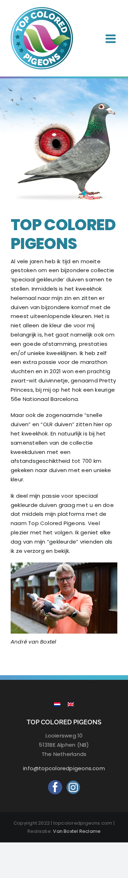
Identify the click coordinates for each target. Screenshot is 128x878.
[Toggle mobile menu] (111, 38)
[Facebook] (55, 787)
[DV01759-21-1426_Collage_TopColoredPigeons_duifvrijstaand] (64, 101)
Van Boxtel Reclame (77, 831)
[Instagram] (73, 787)
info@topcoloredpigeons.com (64, 768)
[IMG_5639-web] (64, 565)
